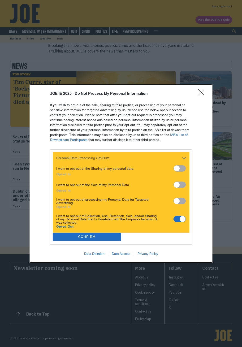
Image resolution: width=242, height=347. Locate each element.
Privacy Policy (148, 254)
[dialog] (121, 174)
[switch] (179, 168)
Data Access (121, 254)
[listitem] (121, 158)
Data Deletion (94, 254)
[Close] (202, 93)
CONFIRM (87, 237)
